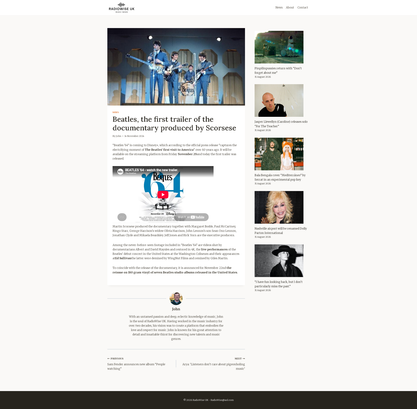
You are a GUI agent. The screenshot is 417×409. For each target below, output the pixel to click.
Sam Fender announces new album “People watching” (136, 363)
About (290, 7)
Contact (302, 7)
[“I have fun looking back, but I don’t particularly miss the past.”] (282, 260)
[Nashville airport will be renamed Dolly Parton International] (282, 207)
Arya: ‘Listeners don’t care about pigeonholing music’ (213, 363)
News (279, 7)
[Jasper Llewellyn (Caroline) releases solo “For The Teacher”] (282, 100)
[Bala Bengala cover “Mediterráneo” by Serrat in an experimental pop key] (282, 154)
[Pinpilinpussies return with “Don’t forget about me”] (282, 47)
